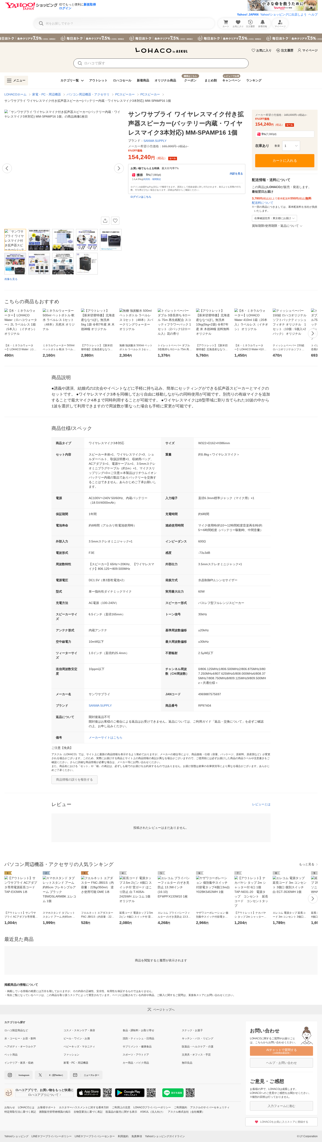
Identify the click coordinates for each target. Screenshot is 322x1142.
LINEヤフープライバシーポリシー (52, 1136)
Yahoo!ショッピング (16, 1136)
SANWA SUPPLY (100, 705)
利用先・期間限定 (152, 179)
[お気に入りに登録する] (115, 221)
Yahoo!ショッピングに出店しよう (283, 14)
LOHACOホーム (15, 94)
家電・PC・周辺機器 (46, 94)
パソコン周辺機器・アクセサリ (88, 94)
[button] (291, 146)
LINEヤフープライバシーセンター (95, 1136)
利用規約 (123, 1136)
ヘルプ (313, 14)
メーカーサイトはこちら (105, 737)
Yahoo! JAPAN (247, 14)
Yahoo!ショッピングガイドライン (165, 1136)
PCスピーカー (125, 94)
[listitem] (34, 1030)
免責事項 (136, 1136)
